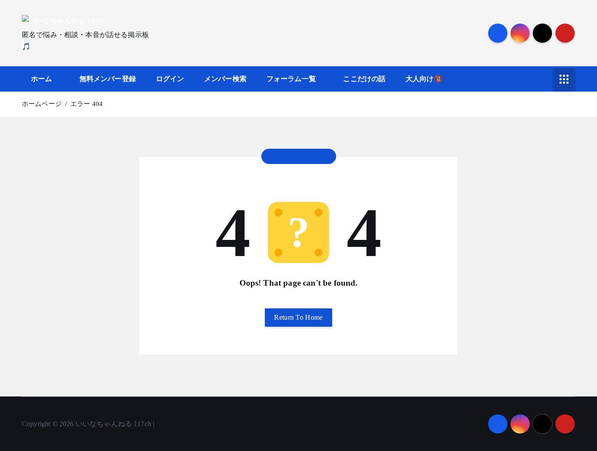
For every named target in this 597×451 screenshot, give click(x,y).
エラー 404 (86, 103)
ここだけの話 (364, 78)
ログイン (170, 78)
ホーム (41, 78)
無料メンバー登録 (108, 78)
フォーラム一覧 (291, 78)
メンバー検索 (225, 78)
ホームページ (42, 103)
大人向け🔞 (424, 78)
